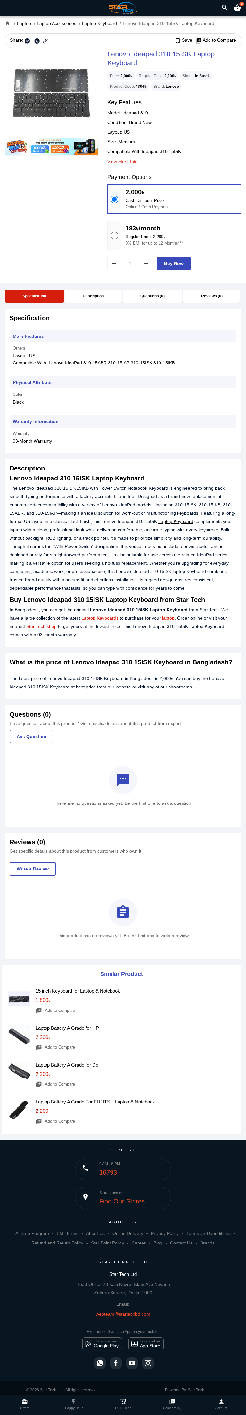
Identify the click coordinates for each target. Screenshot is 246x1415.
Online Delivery (127, 1233)
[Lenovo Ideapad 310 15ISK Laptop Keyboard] (51, 93)
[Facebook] (116, 1363)
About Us (95, 1233)
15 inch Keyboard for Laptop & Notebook (78, 991)
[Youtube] (132, 1363)
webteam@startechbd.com (123, 1314)
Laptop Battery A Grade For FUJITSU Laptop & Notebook (95, 1101)
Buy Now (174, 263)
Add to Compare (215, 40)
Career (139, 1242)
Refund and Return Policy (57, 1242)
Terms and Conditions (208, 1233)
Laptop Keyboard (175, 521)
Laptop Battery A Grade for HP (67, 1028)
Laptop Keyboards (100, 617)
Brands (207, 1242)
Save (183, 40)
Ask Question (31, 736)
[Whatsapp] (100, 1363)
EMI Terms (67, 1233)
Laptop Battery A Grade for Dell (68, 1065)
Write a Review (33, 868)
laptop (168, 617)
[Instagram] (148, 1363)
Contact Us (181, 1242)
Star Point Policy (107, 1242)
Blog (157, 1242)
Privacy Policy (165, 1233)
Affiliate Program (32, 1233)
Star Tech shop (41, 626)
